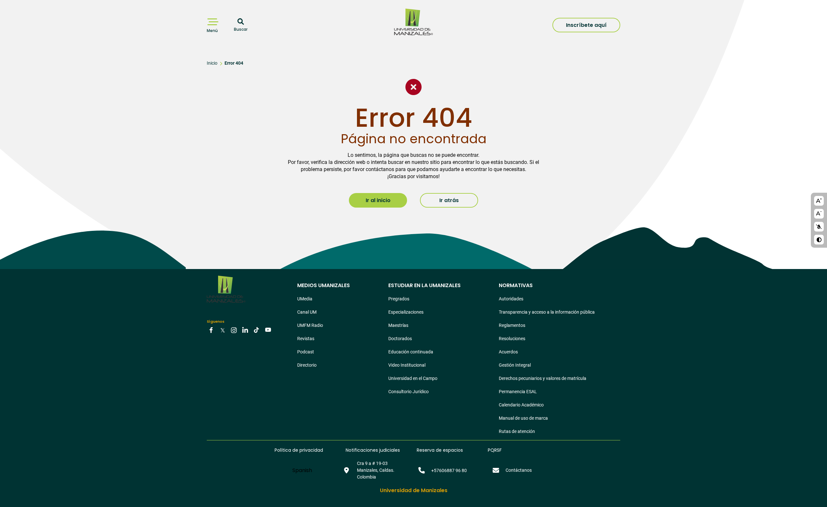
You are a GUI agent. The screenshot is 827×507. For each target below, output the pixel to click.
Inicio (212, 63)
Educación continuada (410, 351)
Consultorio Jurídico (408, 391)
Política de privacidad (299, 450)
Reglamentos (512, 325)
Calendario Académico (521, 404)
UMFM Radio (310, 325)
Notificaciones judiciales (373, 450)
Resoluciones (512, 338)
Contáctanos (519, 470)
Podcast (305, 351)
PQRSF (495, 450)
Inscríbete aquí (586, 25)
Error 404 (234, 63)
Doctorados (400, 338)
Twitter (222, 329)
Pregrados (398, 298)
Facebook (211, 329)
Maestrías (398, 325)
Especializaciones (406, 312)
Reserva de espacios (440, 450)
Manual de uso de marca (523, 418)
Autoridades (511, 298)
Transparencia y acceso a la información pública (547, 312)
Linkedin (245, 329)
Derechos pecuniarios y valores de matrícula (542, 378)
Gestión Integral (515, 365)
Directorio (307, 365)
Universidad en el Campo (412, 378)
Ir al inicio (378, 200)
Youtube (267, 329)
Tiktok (256, 329)
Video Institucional (406, 365)
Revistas (305, 338)
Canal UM (307, 312)
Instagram (233, 329)
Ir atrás (449, 200)
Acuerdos (508, 351)
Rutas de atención (517, 431)
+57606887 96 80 (449, 470)
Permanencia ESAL (518, 391)
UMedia (304, 298)
